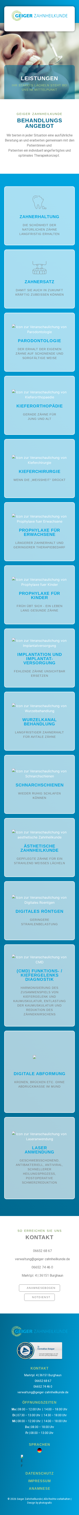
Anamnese (39, 1488)
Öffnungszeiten (39, 1402)
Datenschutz (39, 1473)
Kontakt (39, 1237)
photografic (45, 1502)
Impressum (39, 1481)
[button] (40, 25)
